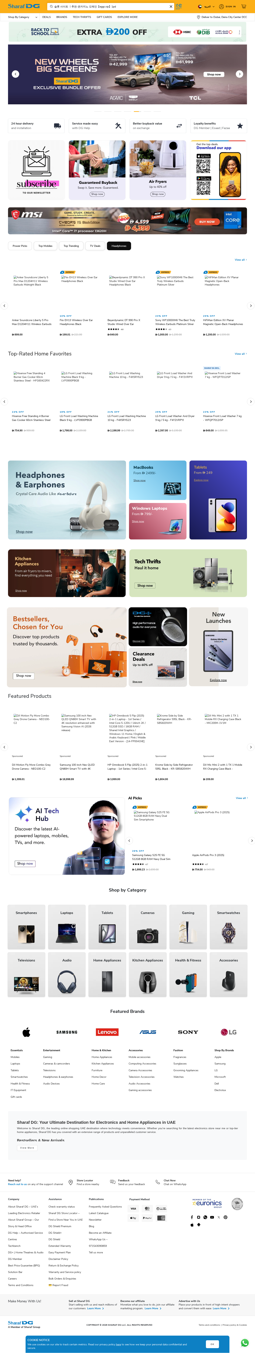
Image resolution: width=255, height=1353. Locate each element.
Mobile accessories (139, 1059)
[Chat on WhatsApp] (245, 1343)
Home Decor (99, 1079)
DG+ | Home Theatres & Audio (25, 1254)
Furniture (97, 1072)
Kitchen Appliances (103, 1065)
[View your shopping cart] (244, 6)
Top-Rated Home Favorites (39, 355)
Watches (178, 1079)
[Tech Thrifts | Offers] (188, 575)
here (118, 1344)
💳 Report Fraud (58, 1287)
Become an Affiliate (100, 1235)
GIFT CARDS (104, 17)
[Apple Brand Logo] (26, 1034)
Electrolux (220, 1092)
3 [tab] (117, 111)
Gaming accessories (140, 1092)
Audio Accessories (139, 1085)
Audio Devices (51, 1085)
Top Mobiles (45, 246)
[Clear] (171, 6)
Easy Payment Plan (60, 1254)
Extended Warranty (60, 1248)
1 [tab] (98, 111)
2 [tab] (107, 111)
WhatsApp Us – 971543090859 (98, 1245)
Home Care (98, 1085)
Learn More (94, 1310)
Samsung (220, 1065)
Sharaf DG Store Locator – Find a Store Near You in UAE (66, 1218)
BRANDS (61, 17)
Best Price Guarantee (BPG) (24, 1267)
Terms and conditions (209, 1326)
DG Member (15, 1261)
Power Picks (20, 246)
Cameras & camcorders (56, 1065)
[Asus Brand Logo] (147, 1034)
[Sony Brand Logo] (188, 1034)
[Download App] (218, 170)
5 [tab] (137, 111)
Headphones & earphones (58, 1079)
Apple (217, 1059)
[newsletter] (36, 170)
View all (240, 257)
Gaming (47, 1059)
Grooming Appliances (185, 1072)
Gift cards (16, 1099)
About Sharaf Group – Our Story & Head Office (23, 1225)
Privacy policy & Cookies (235, 1326)
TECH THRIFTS (82, 17)
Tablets (15, 1072)
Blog (91, 1228)
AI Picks (135, 800)
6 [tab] (144, 111)
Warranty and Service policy (65, 1274)
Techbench (14, 1248)
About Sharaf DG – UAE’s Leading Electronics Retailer (24, 1212)
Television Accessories (142, 1079)
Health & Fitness (20, 1085)
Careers (12, 1280)
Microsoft (220, 1079)
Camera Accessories (140, 1072)
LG (216, 1072)
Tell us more (96, 1254)
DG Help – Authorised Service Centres (25, 1238)
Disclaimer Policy (58, 1261)
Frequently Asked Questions (105, 1208)
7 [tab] (157, 111)
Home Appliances (102, 1059)
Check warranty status (62, 1208)
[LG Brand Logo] (228, 1034)
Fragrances (179, 1059)
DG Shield (54, 1241)
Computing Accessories (142, 1065)
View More (27, 1149)
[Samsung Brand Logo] (67, 1034)
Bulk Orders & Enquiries (62, 1280)
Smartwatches (19, 1079)
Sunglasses (180, 1065)
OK (212, 1344)
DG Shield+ (55, 1235)
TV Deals (95, 246)
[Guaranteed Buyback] (97, 170)
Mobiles (15, 1059)
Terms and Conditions (20, 1287)
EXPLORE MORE (128, 17)
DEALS (46, 17)
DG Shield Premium (60, 1228)
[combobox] (110, 6)
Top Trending (71, 246)
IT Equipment (18, 1092)
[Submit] (50, 6)
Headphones (119, 246)
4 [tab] (127, 111)
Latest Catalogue (98, 1215)
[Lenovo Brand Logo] (107, 1034)
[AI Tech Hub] (67, 838)
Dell (216, 1085)
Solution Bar (15, 1274)
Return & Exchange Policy (64, 1267)
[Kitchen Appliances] (67, 575)
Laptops (15, 1065)
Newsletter (95, 1221)
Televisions (49, 1072)
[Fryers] (157, 170)
